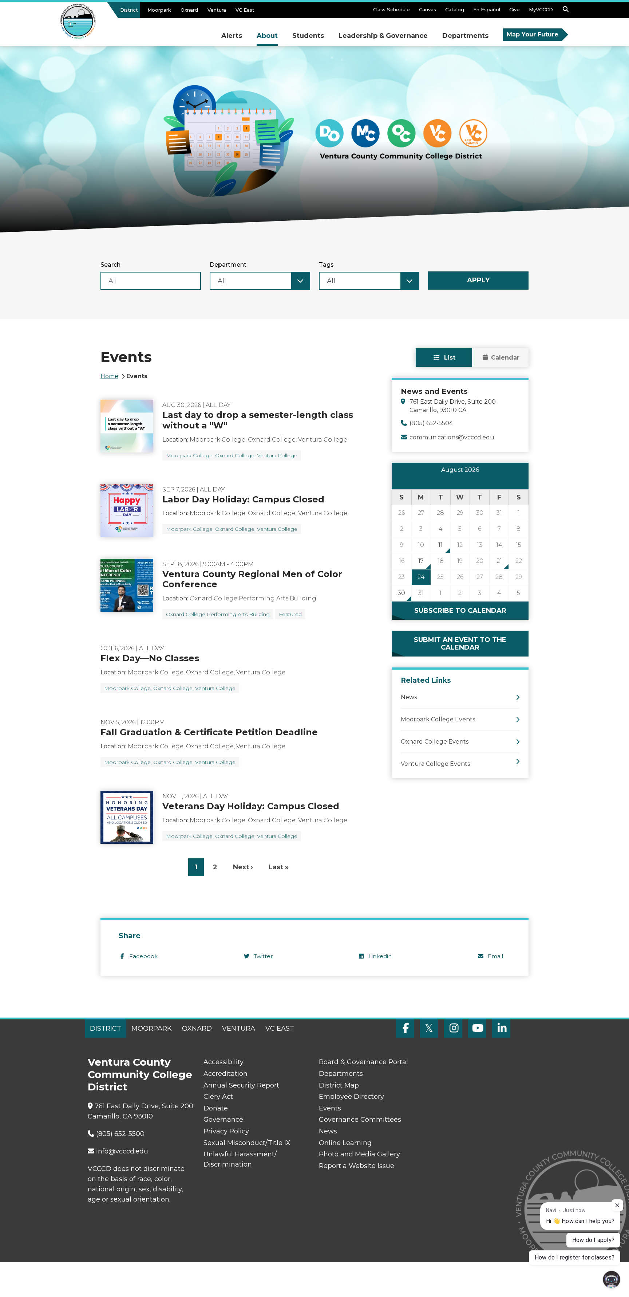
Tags (326, 264)
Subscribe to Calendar (460, 611)
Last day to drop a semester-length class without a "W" (257, 420)
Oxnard (189, 10)
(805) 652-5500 (120, 1134)
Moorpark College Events (438, 719)
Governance (223, 1120)
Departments (465, 36)
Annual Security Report (241, 1085)
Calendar (505, 357)
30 (401, 592)
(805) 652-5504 (431, 423)
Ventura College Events (435, 763)
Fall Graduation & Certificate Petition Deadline (209, 732)
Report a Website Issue (356, 1166)
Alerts (231, 36)
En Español (486, 9)
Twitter (263, 956)
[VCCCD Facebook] (405, 1028)
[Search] (565, 11)
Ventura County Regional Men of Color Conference (252, 579)
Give (514, 9)
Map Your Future (532, 34)
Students (308, 36)
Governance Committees (360, 1120)
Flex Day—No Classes (149, 658)
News (409, 697)
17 (421, 560)
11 (440, 544)
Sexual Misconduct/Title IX (246, 1143)
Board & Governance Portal (363, 1062)
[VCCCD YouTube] (477, 1028)
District (129, 10)
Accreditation (225, 1074)
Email (495, 956)
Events (330, 1108)
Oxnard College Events (434, 741)
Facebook (143, 956)
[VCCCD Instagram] (453, 1028)
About (267, 36)
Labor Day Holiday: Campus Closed (243, 499)
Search (110, 264)
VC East (245, 10)
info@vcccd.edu (122, 1151)
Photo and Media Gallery (359, 1154)
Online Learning (345, 1143)
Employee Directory (351, 1097)
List (448, 357)
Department (228, 264)
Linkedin (380, 956)
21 (499, 560)
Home (109, 376)
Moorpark (159, 10)
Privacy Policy (226, 1131)
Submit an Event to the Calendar (460, 643)
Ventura (216, 10)
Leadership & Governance (383, 36)
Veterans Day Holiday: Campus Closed (250, 806)
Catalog (454, 9)
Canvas (427, 9)
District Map (339, 1085)
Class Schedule (391, 9)
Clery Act (218, 1097)
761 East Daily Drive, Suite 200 (144, 1106)
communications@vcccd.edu (452, 437)
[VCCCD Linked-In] (501, 1028)
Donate (215, 1108)
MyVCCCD (541, 9)
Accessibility (223, 1062)
